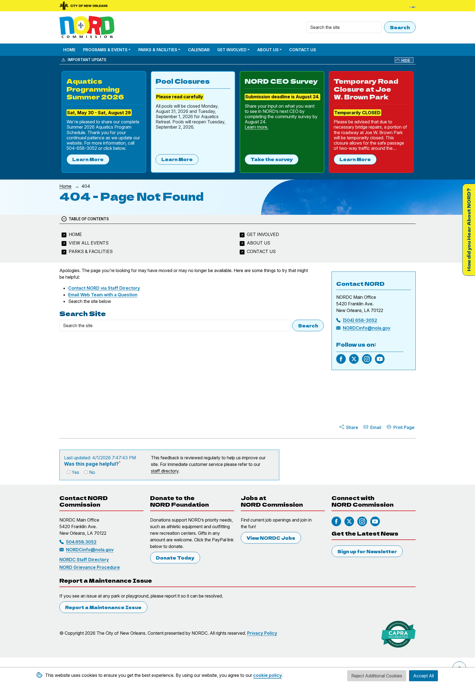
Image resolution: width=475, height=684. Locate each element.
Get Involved (263, 234)
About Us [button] (268, 49)
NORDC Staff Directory (84, 559)
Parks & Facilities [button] (157, 49)
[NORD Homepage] (88, 27)
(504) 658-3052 (360, 320)
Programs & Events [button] (105, 49)
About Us (258, 243)
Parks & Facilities (91, 251)
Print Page (404, 427)
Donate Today (175, 557)
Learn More (88, 159)
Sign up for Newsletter (367, 551)
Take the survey (271, 159)
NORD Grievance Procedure (89, 567)
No (92, 472)
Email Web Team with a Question (102, 294)
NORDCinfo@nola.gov (366, 328)
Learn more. (256, 127)
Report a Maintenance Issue (103, 607)
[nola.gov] (83, 5)
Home (69, 49)
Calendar (199, 49)
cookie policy (267, 675)
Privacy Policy (262, 633)
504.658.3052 (81, 542)
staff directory (164, 471)
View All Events (89, 243)
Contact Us (302, 49)
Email (375, 427)
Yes (75, 472)
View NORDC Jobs (271, 537)
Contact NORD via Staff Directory (104, 288)
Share (352, 427)
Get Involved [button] (232, 49)
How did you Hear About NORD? (468, 229)
